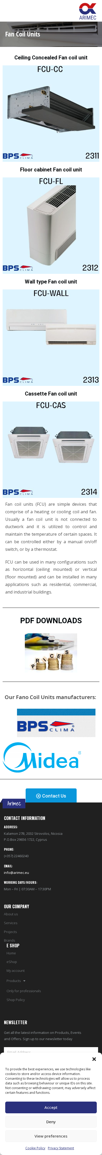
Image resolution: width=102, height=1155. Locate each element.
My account (16, 970)
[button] (94, 1059)
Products (14, 981)
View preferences (51, 1136)
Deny (51, 1121)
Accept (51, 1107)
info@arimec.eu (16, 872)
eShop (12, 961)
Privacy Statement (61, 1148)
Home (11, 953)
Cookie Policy (35, 1148)
